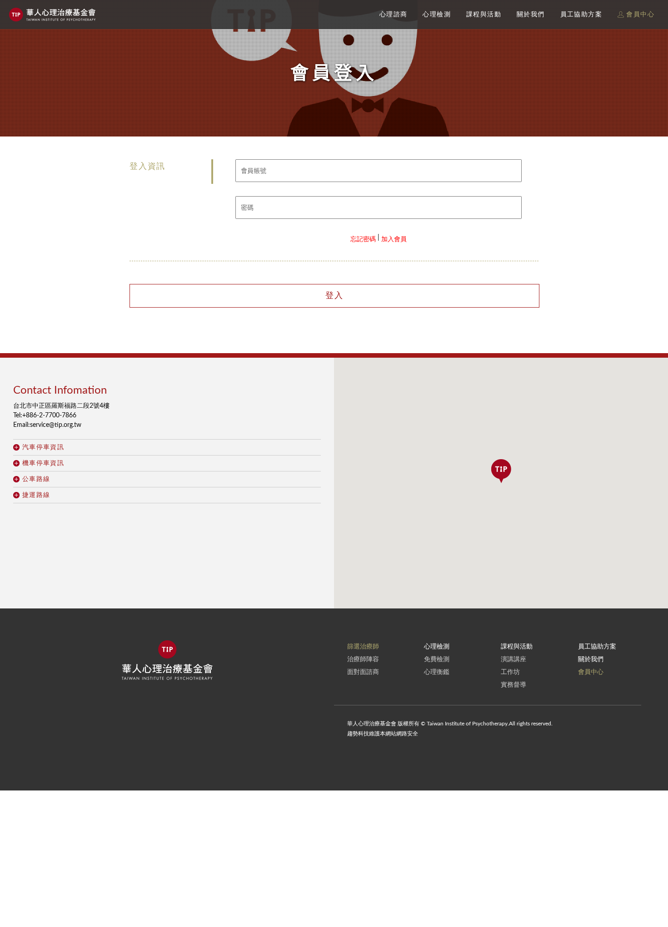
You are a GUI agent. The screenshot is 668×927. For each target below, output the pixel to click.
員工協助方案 (581, 14)
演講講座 (513, 659)
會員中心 (639, 14)
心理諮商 (393, 14)
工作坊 (510, 672)
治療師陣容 (363, 659)
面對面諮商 (363, 672)
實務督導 (513, 685)
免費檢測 (436, 659)
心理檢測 (437, 14)
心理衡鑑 (436, 672)
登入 (334, 296)
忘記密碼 (363, 239)
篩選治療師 (363, 646)
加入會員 (394, 239)
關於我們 (531, 14)
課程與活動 (483, 14)
